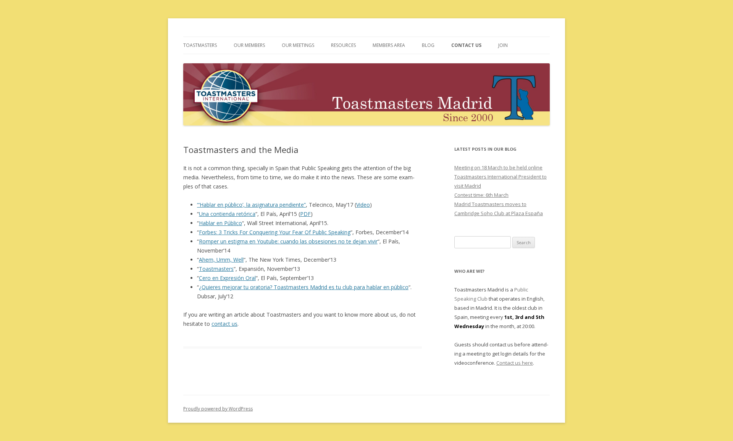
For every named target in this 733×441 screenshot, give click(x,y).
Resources (343, 45)
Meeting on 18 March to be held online (498, 167)
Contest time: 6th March (481, 195)
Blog (428, 45)
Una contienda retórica (227, 213)
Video (363, 204)
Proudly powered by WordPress (218, 409)
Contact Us (466, 45)
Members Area (389, 45)
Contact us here (514, 362)
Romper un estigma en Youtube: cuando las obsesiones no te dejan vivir (288, 241)
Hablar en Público (220, 223)
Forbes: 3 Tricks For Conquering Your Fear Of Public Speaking (274, 232)
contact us (224, 323)
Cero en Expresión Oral (227, 278)
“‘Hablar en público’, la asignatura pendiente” (251, 204)
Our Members (249, 45)
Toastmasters (200, 45)
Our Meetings (298, 45)
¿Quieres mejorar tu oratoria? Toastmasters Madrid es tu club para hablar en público (303, 287)
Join (503, 45)
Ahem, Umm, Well (221, 259)
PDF (305, 213)
